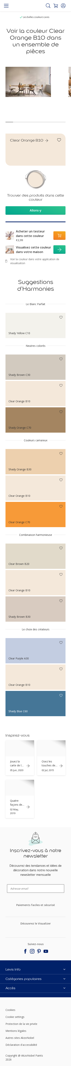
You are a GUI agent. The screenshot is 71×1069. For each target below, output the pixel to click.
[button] (63, 5)
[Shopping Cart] (55, 5)
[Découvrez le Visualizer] (35, 929)
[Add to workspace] (59, 140)
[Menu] (6, 6)
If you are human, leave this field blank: (7, 840)
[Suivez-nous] (25, 951)
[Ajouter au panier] (59, 235)
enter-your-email (14, 883)
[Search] (48, 5)
